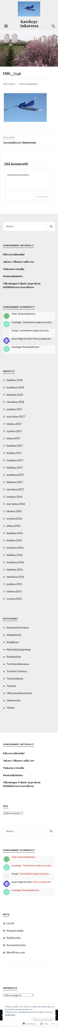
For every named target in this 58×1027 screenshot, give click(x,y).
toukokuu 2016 (15, 547)
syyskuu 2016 (14, 518)
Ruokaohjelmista (13, 276)
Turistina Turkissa (17, 671)
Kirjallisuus (13, 642)
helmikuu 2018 (15, 394)
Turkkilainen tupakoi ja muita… (37, 322)
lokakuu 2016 (14, 511)
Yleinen (11, 707)
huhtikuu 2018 (15, 380)
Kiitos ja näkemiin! (14, 254)
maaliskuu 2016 (15, 562)
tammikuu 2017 (15, 489)
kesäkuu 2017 (14, 453)
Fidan (14, 313)
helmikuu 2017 (15, 482)
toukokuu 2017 (15, 460)
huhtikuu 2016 (15, 555)
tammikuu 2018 (15, 401)
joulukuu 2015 (14, 584)
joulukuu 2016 (14, 496)
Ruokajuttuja (14, 656)
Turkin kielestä (15, 678)
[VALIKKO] (6, 26)
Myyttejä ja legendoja (19, 649)
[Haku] (51, 26)
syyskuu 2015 (14, 598)
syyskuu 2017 (14, 431)
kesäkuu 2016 (14, 540)
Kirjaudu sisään (15, 930)
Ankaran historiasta (18, 627)
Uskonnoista (14, 700)
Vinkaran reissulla (13, 269)
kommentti (43, 196)
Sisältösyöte (14, 937)
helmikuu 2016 (15, 569)
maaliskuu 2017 (15, 474)
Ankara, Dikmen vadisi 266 (18, 261)
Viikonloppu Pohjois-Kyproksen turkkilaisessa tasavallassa (21, 285)
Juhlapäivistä (14, 634)
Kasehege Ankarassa (29, 23)
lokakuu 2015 (14, 591)
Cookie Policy (10, 1015)
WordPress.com (16, 952)
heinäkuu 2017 (15, 445)
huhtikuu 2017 (15, 467)
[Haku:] (29, 226)
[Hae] (50, 226)
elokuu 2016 (13, 525)
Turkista (11, 685)
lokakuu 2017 (14, 423)
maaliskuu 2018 (15, 387)
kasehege (31, 84)
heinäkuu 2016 (15, 533)
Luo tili (10, 923)
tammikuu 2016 (15, 576)
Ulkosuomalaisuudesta (19, 693)
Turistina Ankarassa (18, 664)
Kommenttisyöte (16, 945)
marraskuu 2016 (16, 503)
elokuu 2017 (13, 438)
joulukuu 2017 (14, 409)
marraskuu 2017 (16, 416)
